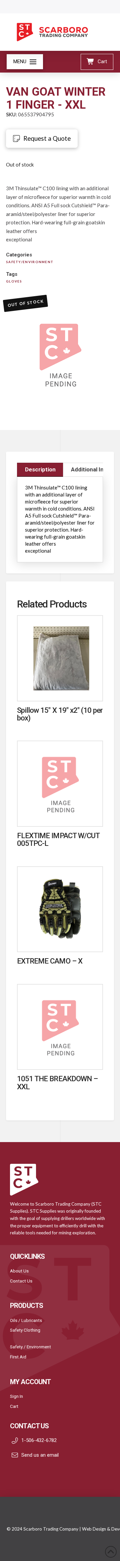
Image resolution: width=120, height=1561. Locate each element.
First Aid (18, 1356)
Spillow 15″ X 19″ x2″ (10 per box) (60, 714)
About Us (19, 1270)
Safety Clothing (25, 1330)
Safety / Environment (30, 1346)
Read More (60, 689)
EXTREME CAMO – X (49, 961)
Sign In (16, 1396)
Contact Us (21, 1281)
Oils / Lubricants (26, 1320)
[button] (25, 61)
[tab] (40, 470)
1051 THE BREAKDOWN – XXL (57, 1082)
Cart (14, 1406)
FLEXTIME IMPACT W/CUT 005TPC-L (58, 839)
